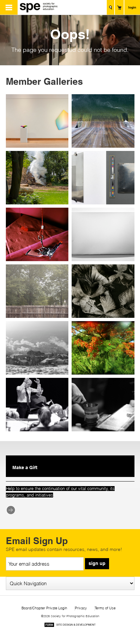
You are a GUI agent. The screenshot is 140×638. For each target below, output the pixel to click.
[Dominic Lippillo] (38, 291)
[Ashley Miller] (38, 234)
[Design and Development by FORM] (70, 626)
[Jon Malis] (38, 121)
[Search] (110, 7)
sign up (97, 563)
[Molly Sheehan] (38, 404)
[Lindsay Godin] (38, 348)
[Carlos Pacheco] (38, 177)
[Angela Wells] (102, 291)
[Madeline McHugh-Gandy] (102, 404)
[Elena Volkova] (102, 234)
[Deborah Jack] (102, 348)
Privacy (81, 608)
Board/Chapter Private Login (44, 608)
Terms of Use (105, 608)
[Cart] (119, 7)
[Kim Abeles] (102, 177)
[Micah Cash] (102, 121)
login (132, 7)
